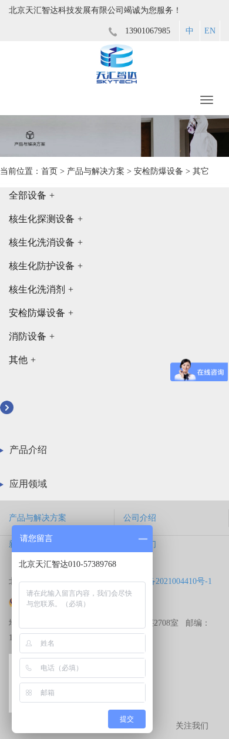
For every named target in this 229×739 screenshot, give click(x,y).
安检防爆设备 (158, 171)
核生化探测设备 (46, 219)
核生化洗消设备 (46, 242)
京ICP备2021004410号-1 (169, 581)
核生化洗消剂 (41, 289)
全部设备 (32, 195)
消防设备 (32, 336)
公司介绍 (139, 517)
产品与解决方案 (95, 171)
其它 (201, 171)
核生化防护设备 (46, 266)
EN (209, 30)
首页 (49, 171)
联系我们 (139, 544)
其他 (22, 360)
